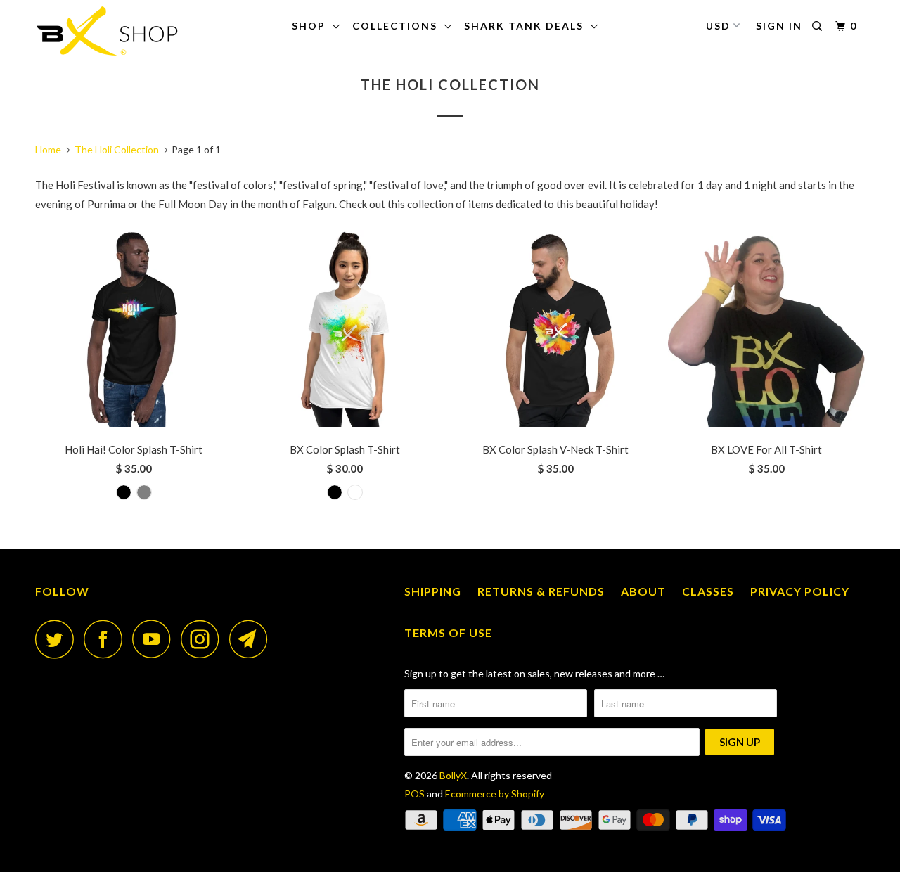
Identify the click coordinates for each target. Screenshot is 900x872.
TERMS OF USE (448, 632)
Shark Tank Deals (527, 26)
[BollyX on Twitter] (58, 639)
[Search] (818, 26)
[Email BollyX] (252, 639)
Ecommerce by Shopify (494, 794)
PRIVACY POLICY (799, 591)
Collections (398, 26)
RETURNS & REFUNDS (541, 591)
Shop (312, 26)
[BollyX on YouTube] (155, 639)
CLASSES (708, 591)
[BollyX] (107, 31)
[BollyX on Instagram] (204, 639)
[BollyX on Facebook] (107, 639)
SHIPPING (432, 591)
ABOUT (643, 591)
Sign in (779, 26)
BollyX (453, 775)
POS (414, 794)
